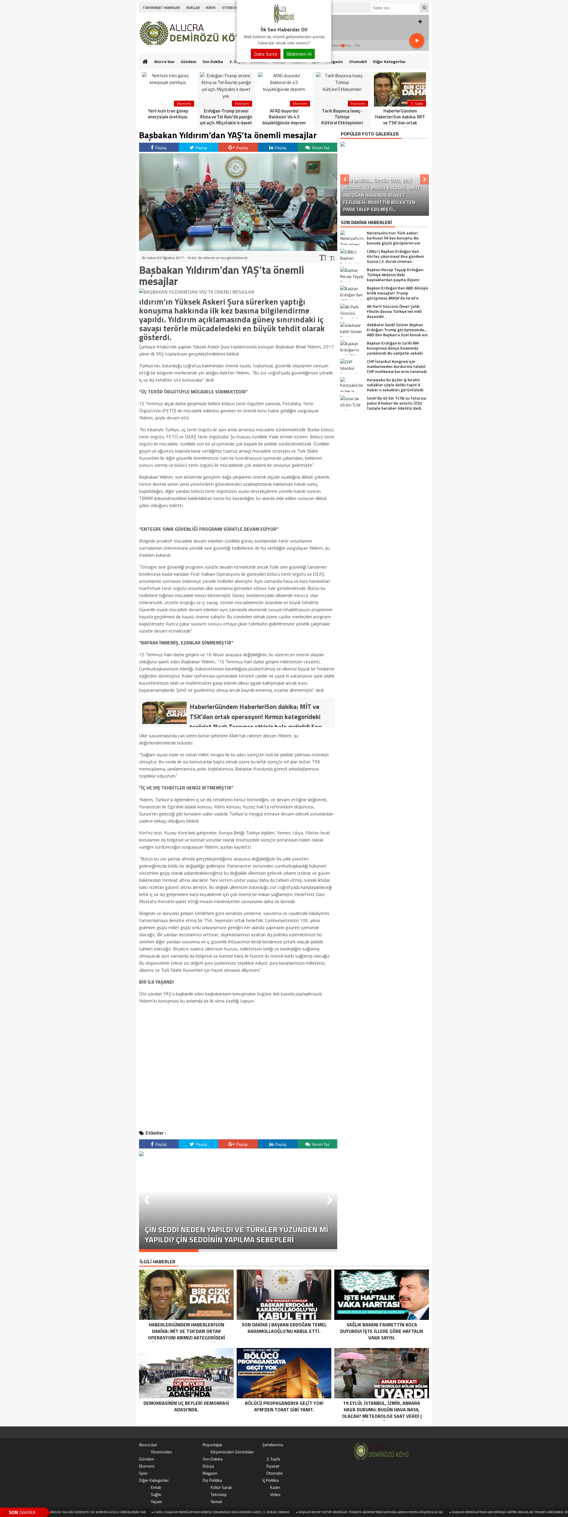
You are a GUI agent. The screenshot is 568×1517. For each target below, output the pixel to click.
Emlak (156, 1487)
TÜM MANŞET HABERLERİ (161, 7)
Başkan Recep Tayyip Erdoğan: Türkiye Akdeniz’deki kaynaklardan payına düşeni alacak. (318, 1512)
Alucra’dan (164, 61)
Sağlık (156, 1494)
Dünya (208, 1466)
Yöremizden (161, 1452)
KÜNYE (211, 7)
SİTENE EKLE (231, 7)
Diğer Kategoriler (389, 61)
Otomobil (358, 61)
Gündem (188, 61)
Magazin (335, 61)
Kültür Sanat (221, 1487)
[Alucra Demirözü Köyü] (284, 21)
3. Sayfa (273, 1459)
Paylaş (160, 147)
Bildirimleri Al (299, 53)
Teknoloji (219, 1494)
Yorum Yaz (320, 147)
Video (275, 1494)
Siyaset (272, 1466)
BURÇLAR (193, 7)
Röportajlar (212, 1445)
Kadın (275, 1487)
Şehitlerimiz (272, 1445)
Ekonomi (146, 1466)
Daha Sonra (265, 53)
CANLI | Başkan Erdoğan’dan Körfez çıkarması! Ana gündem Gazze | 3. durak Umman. (169, 1512)
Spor (143, 1473)
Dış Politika (212, 1480)
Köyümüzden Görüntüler (232, 1452)
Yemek (216, 1501)
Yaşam (156, 1501)
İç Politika (270, 1480)
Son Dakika (212, 61)
